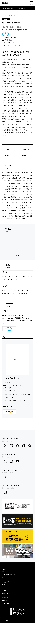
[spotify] (30, 446)
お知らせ (5, 590)
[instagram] (11, 446)
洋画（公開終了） (10, 8)
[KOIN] (17, 521)
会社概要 (5, 597)
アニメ (4, 572)
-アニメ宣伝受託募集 (8, 575)
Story (8, 149)
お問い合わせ (6, 593)
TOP (3, 8)
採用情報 (5, 600)
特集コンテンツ (7, 585)
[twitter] (5, 446)
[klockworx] (5, 3)
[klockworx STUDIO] (17, 551)
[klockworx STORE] (17, 506)
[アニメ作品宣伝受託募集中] (17, 536)
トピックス (5, 582)
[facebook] (17, 446)
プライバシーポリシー (9, 603)
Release (24, 155)
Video (24, 149)
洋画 (3, 566)
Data (7, 155)
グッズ (4, 577)
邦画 (3, 569)
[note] (24, 445)
